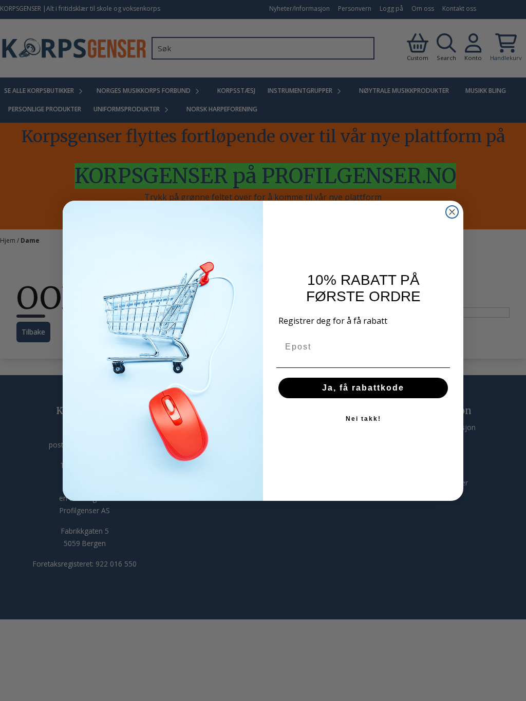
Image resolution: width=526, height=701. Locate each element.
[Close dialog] (452, 212)
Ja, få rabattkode (363, 387)
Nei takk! (363, 418)
